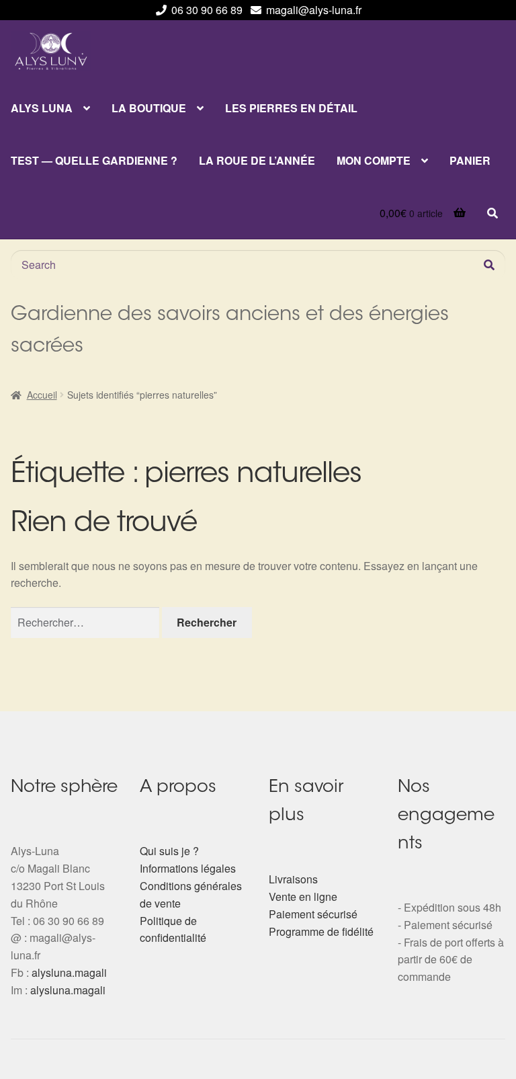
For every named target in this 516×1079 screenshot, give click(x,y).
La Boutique (149, 108)
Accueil (42, 394)
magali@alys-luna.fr (313, 9)
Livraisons (293, 879)
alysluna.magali (69, 972)
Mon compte (374, 160)
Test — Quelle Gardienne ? (94, 160)
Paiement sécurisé (313, 914)
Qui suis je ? (169, 850)
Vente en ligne (303, 896)
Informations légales (188, 868)
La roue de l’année (257, 160)
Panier (469, 160)
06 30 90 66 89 (207, 9)
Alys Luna (42, 108)
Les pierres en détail (291, 108)
